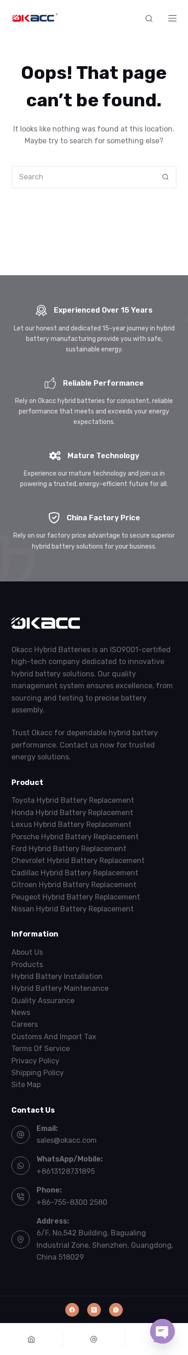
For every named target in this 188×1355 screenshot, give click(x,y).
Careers (24, 1024)
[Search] (149, 18)
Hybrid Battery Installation (57, 976)
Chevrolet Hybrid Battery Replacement (78, 860)
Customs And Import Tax (53, 1036)
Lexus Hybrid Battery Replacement (71, 824)
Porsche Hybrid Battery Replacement (75, 836)
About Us (27, 952)
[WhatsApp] (116, 1310)
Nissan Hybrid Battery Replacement (72, 909)
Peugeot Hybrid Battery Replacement (75, 897)
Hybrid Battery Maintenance (60, 988)
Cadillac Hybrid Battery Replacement (74, 872)
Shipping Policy (37, 1072)
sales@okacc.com (67, 1140)
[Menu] (172, 18)
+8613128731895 (66, 1171)
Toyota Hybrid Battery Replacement (72, 800)
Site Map (26, 1084)
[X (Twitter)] (94, 1310)
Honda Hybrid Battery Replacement (72, 812)
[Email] (94, 1339)
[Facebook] (72, 1310)
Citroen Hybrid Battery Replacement (73, 884)
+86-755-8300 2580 (72, 1202)
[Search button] (165, 177)
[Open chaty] (162, 1331)
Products (27, 964)
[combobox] (83, 177)
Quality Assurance (42, 1000)
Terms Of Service (40, 1048)
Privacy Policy (35, 1061)
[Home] (31, 1339)
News (20, 1012)
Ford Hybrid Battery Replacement (68, 848)
